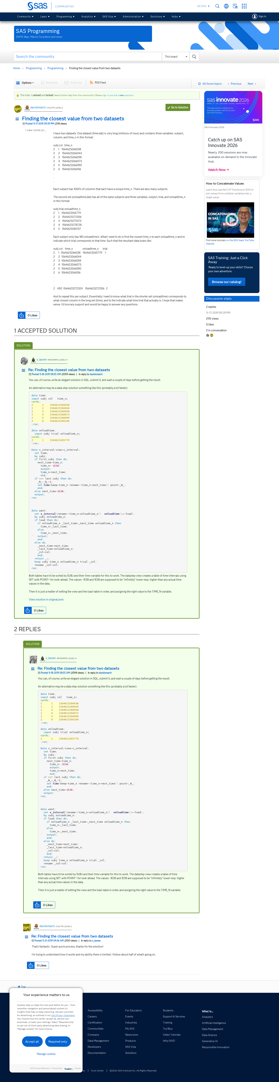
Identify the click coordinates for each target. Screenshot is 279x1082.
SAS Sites (244, 6)
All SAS (201, 6)
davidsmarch (38, 107)
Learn (43, 16)
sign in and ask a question (117, 95)
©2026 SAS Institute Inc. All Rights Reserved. (133, 1070)
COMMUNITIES (64, 6)
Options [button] (27, 82)
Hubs (175, 16)
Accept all (32, 1041)
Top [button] (23, 986)
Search (217, 6)
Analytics (87, 16)
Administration (132, 16)
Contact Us (235, 6)
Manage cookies (46, 1054)
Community (24, 16)
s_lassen (42, 359)
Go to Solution (179, 107)
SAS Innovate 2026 (214, 127)
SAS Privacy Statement (63, 1015)
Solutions (156, 16)
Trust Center (97, 1070)
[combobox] (106, 56)
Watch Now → (218, 170)
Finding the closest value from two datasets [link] (95, 68)
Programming (64, 16)
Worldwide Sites (226, 6)
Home (16, 68)
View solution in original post (46, 599)
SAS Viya (107, 16)
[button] (18, 119)
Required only (57, 1041)
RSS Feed (100, 82)
